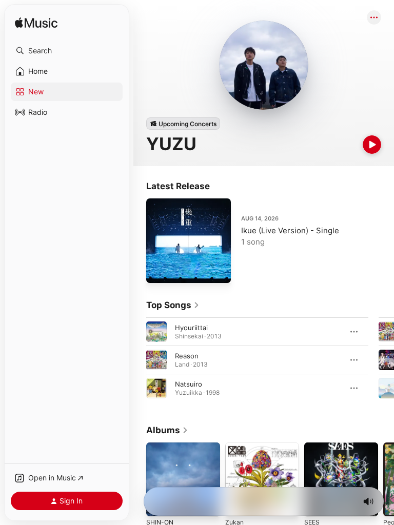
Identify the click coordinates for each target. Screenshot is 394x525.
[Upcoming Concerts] (183, 123)
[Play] (372, 144)
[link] (173, 305)
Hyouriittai (191, 328)
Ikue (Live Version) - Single (290, 230)
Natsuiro (188, 384)
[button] (66, 50)
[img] (36, 23)
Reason (187, 356)
